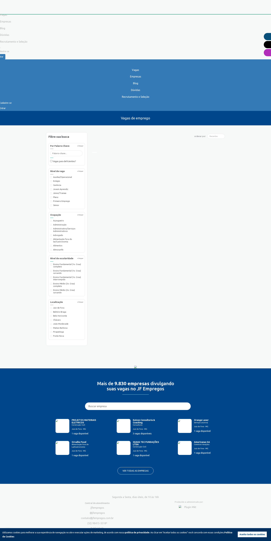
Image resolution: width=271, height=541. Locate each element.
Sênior (56, 205)
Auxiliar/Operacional (62, 177)
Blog (135, 83)
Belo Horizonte (60, 316)
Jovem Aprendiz (60, 189)
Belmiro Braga (59, 312)
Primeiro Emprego (61, 201)
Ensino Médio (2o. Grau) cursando (64, 291)
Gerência (57, 185)
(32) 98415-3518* (97, 523)
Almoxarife (58, 250)
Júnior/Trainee (59, 193)
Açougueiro (58, 220)
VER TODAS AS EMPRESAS (135, 471)
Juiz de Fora (58, 308)
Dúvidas (135, 90)
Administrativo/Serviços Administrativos (64, 229)
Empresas (135, 76)
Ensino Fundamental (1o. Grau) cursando (67, 272)
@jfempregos (97, 512)
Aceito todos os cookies (252, 534)
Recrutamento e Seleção (135, 96)
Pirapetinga (58, 332)
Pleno (55, 197)
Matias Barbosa (60, 328)
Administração (59, 225)
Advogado (58, 235)
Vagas (135, 69)
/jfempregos (97, 507)
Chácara (57, 320)
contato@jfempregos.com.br (97, 518)
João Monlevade (60, 324)
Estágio (56, 181)
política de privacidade (137, 532)
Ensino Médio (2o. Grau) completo (64, 284)
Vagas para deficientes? (64, 161)
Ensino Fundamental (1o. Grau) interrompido (67, 278)
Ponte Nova (58, 336)
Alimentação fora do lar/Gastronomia (62, 240)
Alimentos (57, 245)
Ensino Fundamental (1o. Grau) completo (67, 265)
